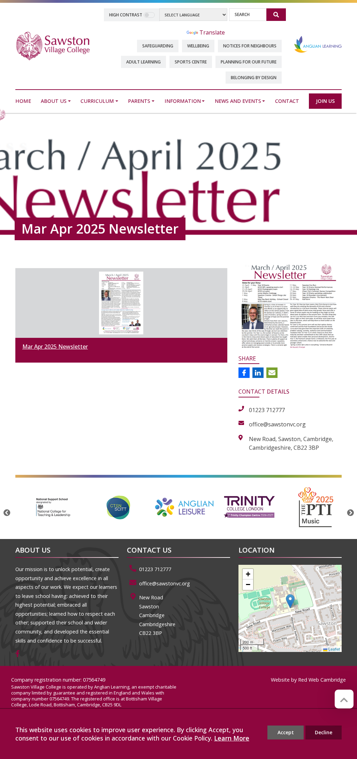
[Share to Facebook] (244, 372)
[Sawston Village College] (53, 45)
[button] (290, 601)
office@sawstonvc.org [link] (277, 424)
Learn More (231, 738)
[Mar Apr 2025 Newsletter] (121, 303)
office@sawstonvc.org (164, 583)
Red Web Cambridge (322, 679)
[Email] (272, 372)
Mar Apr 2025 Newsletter (55, 346)
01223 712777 (155, 569)
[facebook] (20, 654)
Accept (286, 732)
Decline (323, 732)
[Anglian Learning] (318, 44)
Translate (212, 32)
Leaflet (333, 649)
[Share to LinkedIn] (258, 372)
